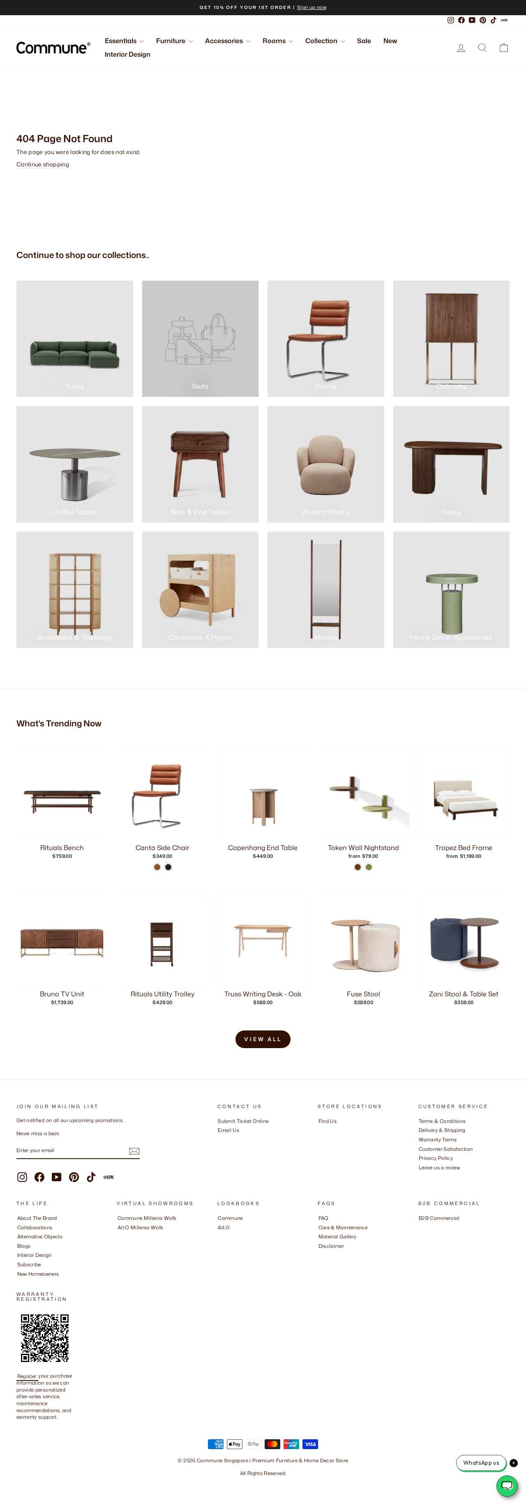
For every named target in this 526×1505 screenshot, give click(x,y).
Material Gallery (337, 1236)
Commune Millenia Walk (147, 1218)
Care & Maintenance (342, 1227)
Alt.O (224, 1227)
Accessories (224, 40)
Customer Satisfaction (446, 1148)
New (390, 40)
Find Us (327, 1121)
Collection (322, 40)
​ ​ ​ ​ (320, 1254)
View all (263, 1039)
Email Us (228, 1130)
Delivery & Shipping (442, 1130)
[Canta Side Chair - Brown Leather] (157, 867)
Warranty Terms (438, 1139)
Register (27, 1375)
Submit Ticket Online (243, 1121)
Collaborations (35, 1227)
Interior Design (127, 54)
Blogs (24, 1245)
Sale (364, 40)
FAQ (323, 1218)
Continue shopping (42, 164)
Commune (230, 1218)
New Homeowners (38, 1273)
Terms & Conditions (442, 1121)
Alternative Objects (40, 1236)
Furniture (171, 40)
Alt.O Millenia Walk (141, 1227)
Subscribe (29, 1264)
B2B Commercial (439, 1218)
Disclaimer (331, 1245)
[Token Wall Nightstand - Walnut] (358, 867)
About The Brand (37, 1218)
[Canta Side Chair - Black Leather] (168, 867)
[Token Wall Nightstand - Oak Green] (369, 867)
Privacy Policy (436, 1158)
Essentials (121, 40)
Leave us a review (439, 1167)
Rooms (275, 40)
